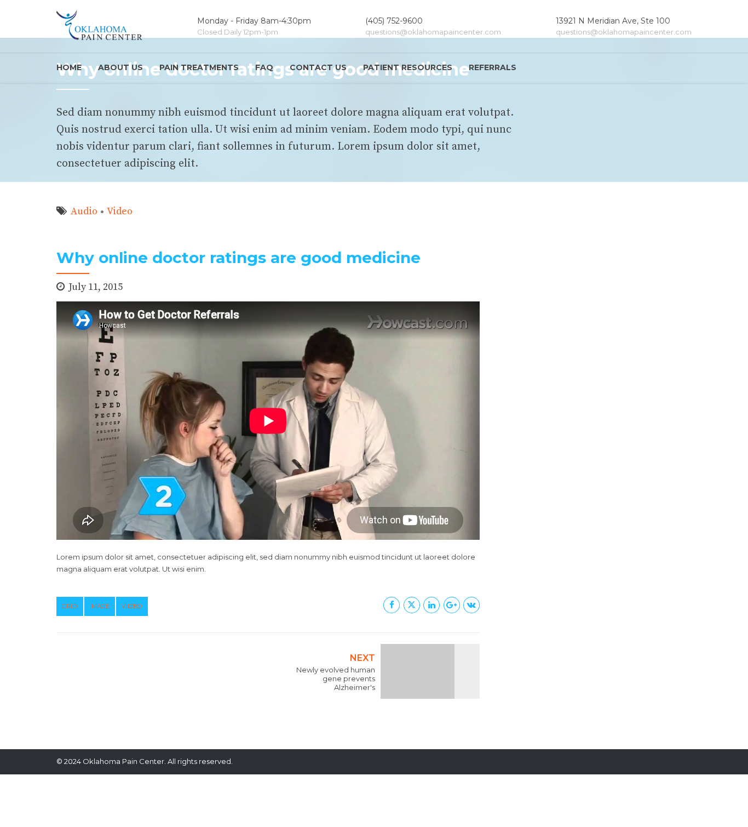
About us (120, 67)
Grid (70, 606)
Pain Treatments (199, 67)
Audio (84, 211)
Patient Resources (407, 67)
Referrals (492, 67)
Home (69, 67)
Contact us (318, 67)
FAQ (264, 67)
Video (120, 211)
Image (100, 606)
